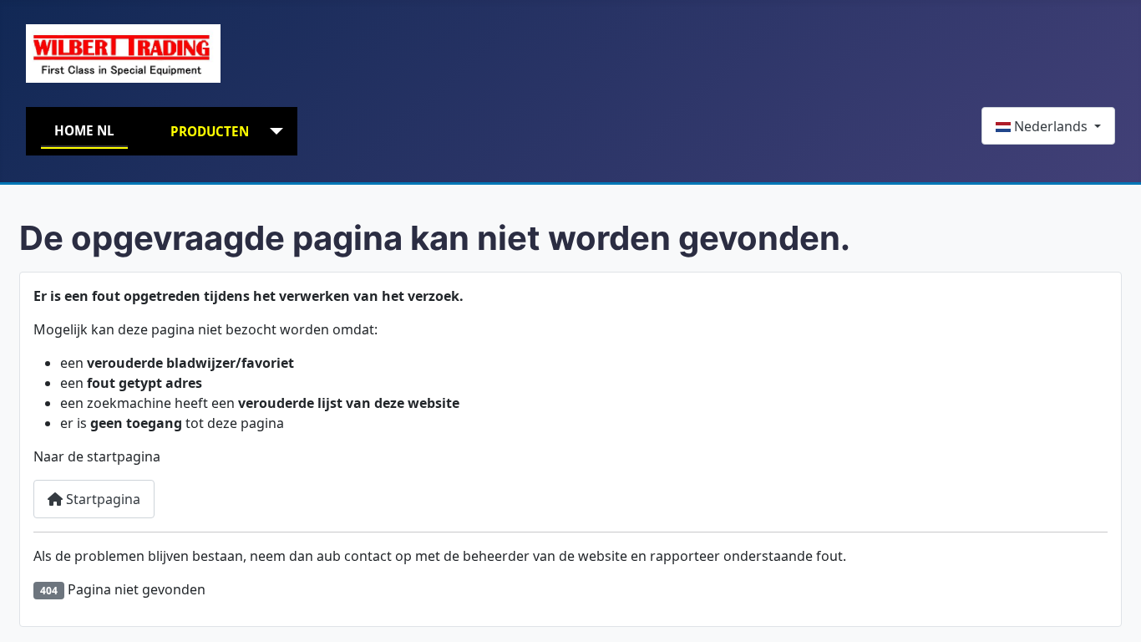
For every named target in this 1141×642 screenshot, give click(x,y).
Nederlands (1051, 126)
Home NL (84, 130)
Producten (209, 131)
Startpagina (101, 499)
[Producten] (272, 132)
